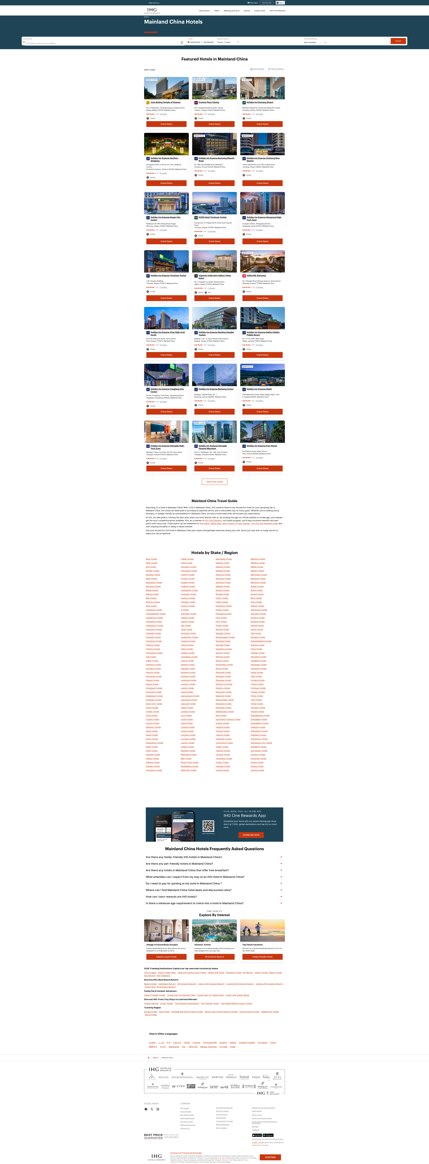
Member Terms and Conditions (263, 1108)
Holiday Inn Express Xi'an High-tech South (168, 333)
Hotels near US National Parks (181, 995)
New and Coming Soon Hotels (192, 972)
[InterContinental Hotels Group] (152, 10)
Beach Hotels (150, 984)
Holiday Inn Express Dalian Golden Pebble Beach (263, 333)
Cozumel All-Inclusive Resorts (240, 984)
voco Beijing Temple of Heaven (166, 102)
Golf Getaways (163, 975)
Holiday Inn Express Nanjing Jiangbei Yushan (216, 333)
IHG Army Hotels (222, 1111)
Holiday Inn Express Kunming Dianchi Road (216, 159)
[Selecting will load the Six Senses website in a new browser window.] (151, 1077)
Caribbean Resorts (167, 984)
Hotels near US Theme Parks (210, 995)
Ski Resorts (248, 972)
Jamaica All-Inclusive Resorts (269, 984)
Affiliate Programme (187, 1125)
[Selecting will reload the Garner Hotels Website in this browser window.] (214, 1086)
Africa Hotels (151, 1015)
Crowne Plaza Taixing (209, 102)
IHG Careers (184, 1108)
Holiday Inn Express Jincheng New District (263, 159)
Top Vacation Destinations (187, 1003)
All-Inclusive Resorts (186, 984)
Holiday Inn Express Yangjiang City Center (167, 390)
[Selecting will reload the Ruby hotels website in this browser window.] (266, 1077)
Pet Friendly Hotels (210, 1003)
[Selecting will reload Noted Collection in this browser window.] (244, 1077)
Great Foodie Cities (167, 972)
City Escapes (150, 972)
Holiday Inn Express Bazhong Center (216, 389)
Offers (216, 10)
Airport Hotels (261, 972)
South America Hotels (249, 1012)
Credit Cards (259, 10)
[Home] (148, 1057)
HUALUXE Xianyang (256, 276)
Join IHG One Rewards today (264, 523)
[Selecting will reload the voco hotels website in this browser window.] (256, 1077)
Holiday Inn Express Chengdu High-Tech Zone (168, 447)
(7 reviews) (163, 287)
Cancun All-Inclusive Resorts (211, 984)
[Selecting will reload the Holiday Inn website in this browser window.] (203, 1086)
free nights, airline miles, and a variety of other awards (225, 523)
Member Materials (222, 1124)
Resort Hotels (275, 972)
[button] (280, 3)
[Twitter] (152, 1109)
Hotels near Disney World (237, 995)
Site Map (255, 1126)
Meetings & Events (232, 10)
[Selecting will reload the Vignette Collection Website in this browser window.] (202, 1077)
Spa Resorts (149, 975)
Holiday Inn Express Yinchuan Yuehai (168, 276)
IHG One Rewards (213, 520)
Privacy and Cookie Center (262, 1118)
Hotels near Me (151, 1003)
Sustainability (221, 1118)
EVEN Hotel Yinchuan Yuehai (212, 217)
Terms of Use (257, 1115)
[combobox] (102, 43)
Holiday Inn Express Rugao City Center (166, 218)
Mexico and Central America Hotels (221, 1012)
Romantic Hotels (234, 972)
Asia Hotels (164, 1012)
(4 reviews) (211, 114)
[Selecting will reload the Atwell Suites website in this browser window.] (235, 1086)
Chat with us (185, 1128)
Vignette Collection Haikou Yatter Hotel (215, 277)
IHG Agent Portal (186, 1121)
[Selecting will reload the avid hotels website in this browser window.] (224, 1086)
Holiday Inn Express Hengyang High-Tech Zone (264, 218)
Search (398, 41)
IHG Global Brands (187, 1115)
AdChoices (256, 1111)
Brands (247, 10)
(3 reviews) (163, 114)
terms (248, 1158)
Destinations (204, 10)
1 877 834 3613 (171, 1137)
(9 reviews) (259, 114)
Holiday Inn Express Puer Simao (262, 446)
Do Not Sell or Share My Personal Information (264, 1122)
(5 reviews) (259, 230)
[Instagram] (158, 1109)
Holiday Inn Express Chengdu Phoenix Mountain (213, 447)
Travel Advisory (222, 1114)
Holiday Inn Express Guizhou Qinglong (164, 159)
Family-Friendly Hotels (154, 995)
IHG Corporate (221, 1128)
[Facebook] (146, 1109)
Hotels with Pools (216, 972)
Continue (270, 1157)
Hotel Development (187, 1118)
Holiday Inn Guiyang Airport (260, 102)
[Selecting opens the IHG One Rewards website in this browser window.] (268, 1093)
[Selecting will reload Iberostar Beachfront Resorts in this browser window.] (152, 1086)
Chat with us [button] (154, 3)
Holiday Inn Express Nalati (259, 389)
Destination (27, 39)
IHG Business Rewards (224, 1108)
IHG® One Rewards (277, 10)
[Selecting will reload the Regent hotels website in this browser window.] (164, 1077)
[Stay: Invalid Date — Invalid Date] (200, 42)
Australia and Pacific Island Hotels (187, 1012)
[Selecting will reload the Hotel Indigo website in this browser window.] (231, 1077)
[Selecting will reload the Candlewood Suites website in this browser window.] (276, 1086)
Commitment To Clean (224, 1121)
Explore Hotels (185, 1111)
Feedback (255, 1130)
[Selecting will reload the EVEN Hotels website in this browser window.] (178, 1086)
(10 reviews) (212, 231)
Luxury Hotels (166, 1003)
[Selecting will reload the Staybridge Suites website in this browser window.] (249, 1086)
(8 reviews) (163, 402)
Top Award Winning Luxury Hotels (236, 1003)
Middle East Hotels (270, 1012)
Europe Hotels (150, 1012)
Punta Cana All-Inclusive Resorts (160, 987)
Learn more (258, 1142)
